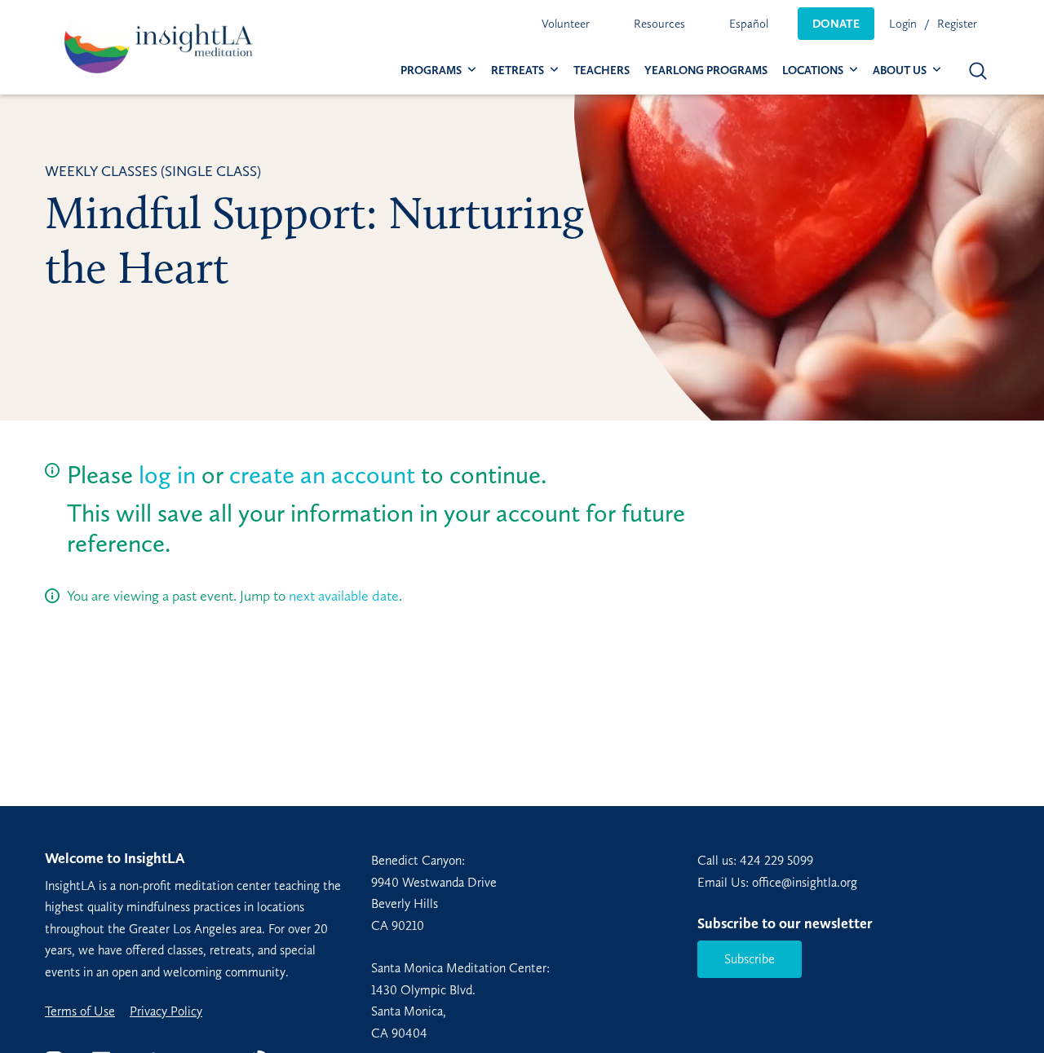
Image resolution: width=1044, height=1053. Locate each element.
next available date (344, 596)
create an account (322, 475)
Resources (659, 23)
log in (167, 475)
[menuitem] (565, 23)
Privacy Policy (166, 1011)
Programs (431, 70)
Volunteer (566, 23)
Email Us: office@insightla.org (777, 882)
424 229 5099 (776, 860)
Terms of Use (80, 1011)
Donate (836, 23)
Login (903, 23)
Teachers (601, 70)
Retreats (517, 70)
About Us (900, 70)
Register (957, 23)
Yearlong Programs (706, 70)
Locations (812, 70)
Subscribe (749, 959)
